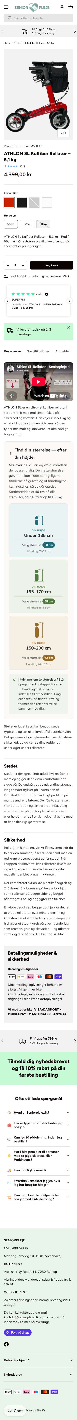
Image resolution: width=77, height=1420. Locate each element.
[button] (70, 7)
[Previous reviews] (7, 300)
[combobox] (38, 18)
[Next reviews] (69, 300)
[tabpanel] (38, 649)
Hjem (7, 42)
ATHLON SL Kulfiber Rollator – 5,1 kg (34, 42)
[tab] (12, 351)
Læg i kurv (52, 265)
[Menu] (6, 7)
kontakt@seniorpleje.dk (21, 1317)
